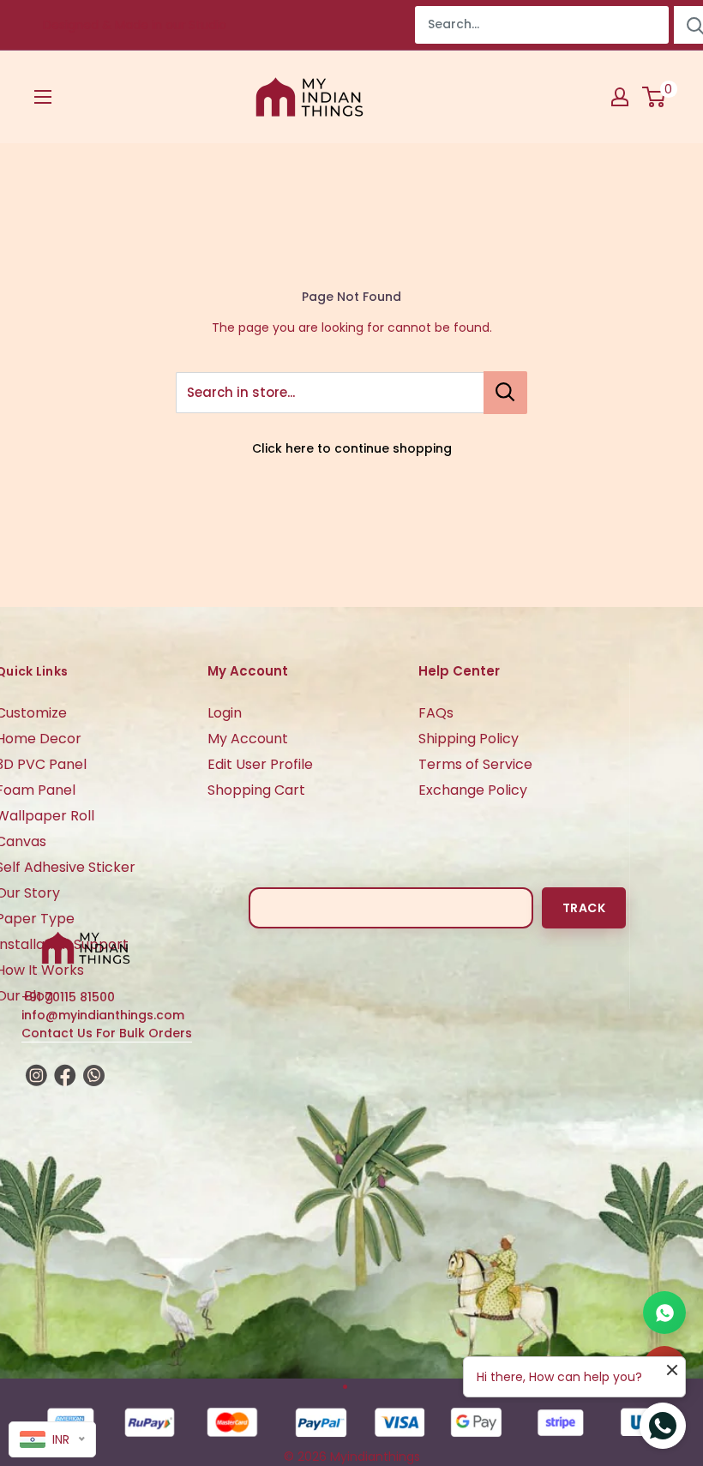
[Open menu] (42, 97)
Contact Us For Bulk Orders (106, 1033)
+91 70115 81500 (68, 997)
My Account (247, 738)
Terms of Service (475, 764)
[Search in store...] (505, 392)
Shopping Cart (256, 790)
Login (224, 713)
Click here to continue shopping (352, 448)
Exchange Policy (472, 790)
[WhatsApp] (664, 1312)
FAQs (436, 713)
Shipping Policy (468, 738)
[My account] (619, 96)
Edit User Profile (260, 764)
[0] (654, 97)
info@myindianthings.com (102, 1015)
